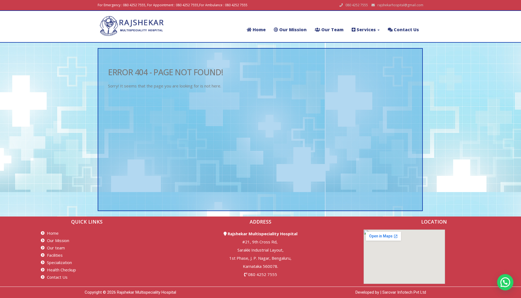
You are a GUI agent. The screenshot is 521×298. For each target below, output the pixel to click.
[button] (505, 282)
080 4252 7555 (262, 274)
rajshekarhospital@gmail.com (400, 5)
